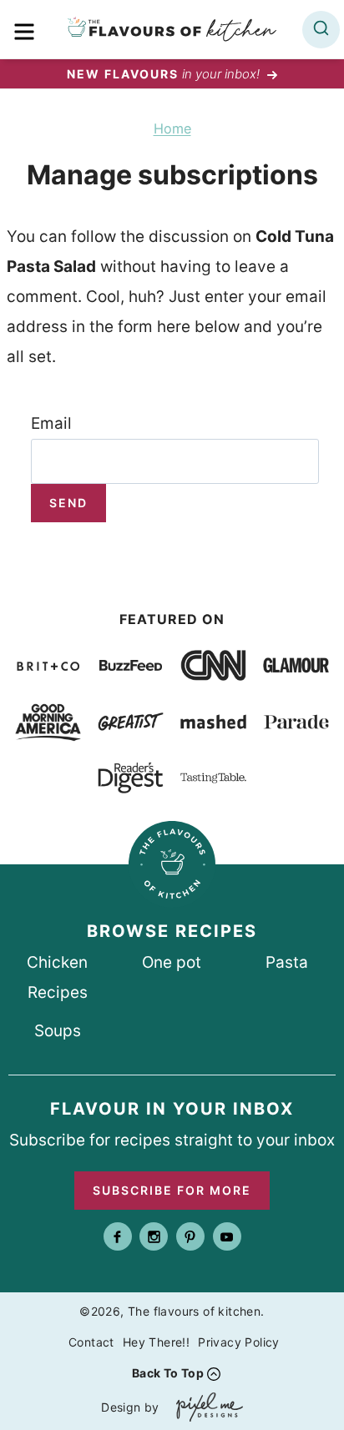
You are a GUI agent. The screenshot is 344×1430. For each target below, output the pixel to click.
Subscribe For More (172, 1190)
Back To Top (168, 1373)
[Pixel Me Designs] (205, 1407)
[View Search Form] (321, 29)
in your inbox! (165, 74)
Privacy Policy (239, 1342)
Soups (57, 1030)
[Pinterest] (190, 1236)
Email (51, 423)
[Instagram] (153, 1236)
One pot (171, 962)
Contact (91, 1342)
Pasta (287, 962)
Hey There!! (156, 1342)
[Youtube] (227, 1236)
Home (172, 128)
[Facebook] (118, 1236)
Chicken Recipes (57, 977)
